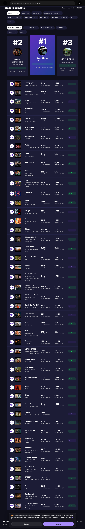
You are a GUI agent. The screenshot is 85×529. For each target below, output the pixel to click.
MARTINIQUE (47, 27)
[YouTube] (81, 521)
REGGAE (44, 17)
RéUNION (12, 32)
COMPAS (37, 13)
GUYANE (61, 27)
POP (10, 21)
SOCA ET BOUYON (59, 17)
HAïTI (23, 32)
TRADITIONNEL (14, 17)
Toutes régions (14, 27)
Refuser (26, 524)
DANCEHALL (31, 17)
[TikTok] (77, 521)
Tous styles (13, 13)
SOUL (73, 17)
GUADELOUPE (30, 27)
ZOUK (25, 13)
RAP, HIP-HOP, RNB (52, 13)
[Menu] (5, 3)
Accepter (58, 524)
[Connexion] (80, 3)
